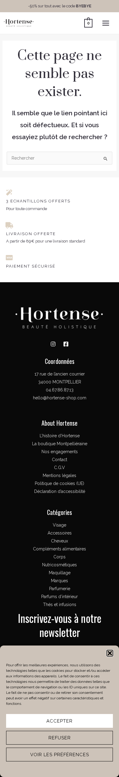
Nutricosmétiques (59, 564)
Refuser (60, 738)
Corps (59, 556)
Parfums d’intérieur (59, 596)
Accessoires (60, 533)
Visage (59, 525)
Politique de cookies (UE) (59, 483)
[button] (110, 653)
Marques (59, 580)
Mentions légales (76, 769)
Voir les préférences (59, 754)
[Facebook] (66, 344)
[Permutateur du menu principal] (106, 23)
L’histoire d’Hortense (60, 435)
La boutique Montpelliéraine (59, 443)
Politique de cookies (42, 769)
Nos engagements (59, 451)
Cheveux (59, 540)
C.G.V (59, 467)
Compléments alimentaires (59, 548)
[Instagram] (53, 344)
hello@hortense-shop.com (59, 397)
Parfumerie (59, 588)
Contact (59, 459)
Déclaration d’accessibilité (59, 491)
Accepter (59, 721)
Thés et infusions (59, 604)
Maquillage (59, 572)
